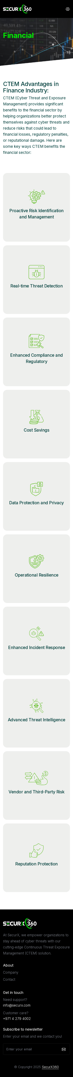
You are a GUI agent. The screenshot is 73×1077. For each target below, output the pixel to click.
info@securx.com (16, 1005)
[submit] (63, 1049)
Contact (9, 979)
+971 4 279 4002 (17, 1018)
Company (10, 972)
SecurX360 (50, 1067)
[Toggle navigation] (67, 9)
